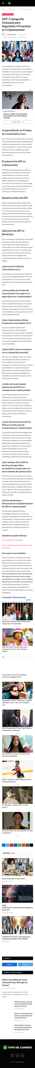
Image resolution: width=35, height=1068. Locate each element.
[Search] (32, 3)
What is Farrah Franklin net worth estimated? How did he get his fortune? (23, 1016)
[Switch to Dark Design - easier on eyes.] (29, 3)
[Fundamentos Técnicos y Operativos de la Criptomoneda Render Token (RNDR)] (17, 925)
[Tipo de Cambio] (16, 3)
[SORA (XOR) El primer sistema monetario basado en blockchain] (17, 894)
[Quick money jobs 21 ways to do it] (17, 867)
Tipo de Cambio (19, 1062)
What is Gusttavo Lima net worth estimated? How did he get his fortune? (23, 1004)
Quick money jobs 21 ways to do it (13, 878)
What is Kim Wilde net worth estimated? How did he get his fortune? (15, 982)
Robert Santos (12, 34)
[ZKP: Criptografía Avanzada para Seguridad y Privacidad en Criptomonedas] (17, 51)
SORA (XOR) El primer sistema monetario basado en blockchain (17, 907)
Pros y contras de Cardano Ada (12, 540)
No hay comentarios (9, 37)
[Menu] (3, 3)
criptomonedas (8, 14)
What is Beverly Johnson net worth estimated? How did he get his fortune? (23, 1027)
